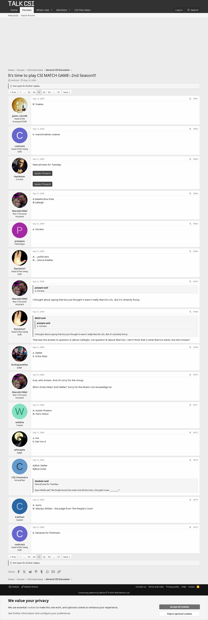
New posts (13, 15)
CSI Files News (82, 10)
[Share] (190, 99)
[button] (51, 10)
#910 (195, 374)
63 (49, 92)
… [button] (24, 92)
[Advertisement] (104, 42)
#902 (195, 128)
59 (29, 92)
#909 (195, 347)
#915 (195, 527)
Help (184, 586)
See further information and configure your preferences (39, 613)
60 (34, 92)
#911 (195, 405)
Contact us (141, 586)
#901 (195, 98)
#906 (195, 251)
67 (59, 92)
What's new (42, 10)
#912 (195, 432)
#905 (195, 223)
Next (65, 92)
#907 (195, 281)
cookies (31, 607)
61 (39, 92)
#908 (195, 311)
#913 (195, 460)
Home (14, 10)
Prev (14, 92)
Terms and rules (156, 586)
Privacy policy (172, 586)
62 (44, 92)
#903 (195, 159)
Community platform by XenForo (104, 592)
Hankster (14, 80)
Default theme (31, 586)
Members (61, 10)
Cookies (15, 586)
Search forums (28, 15)
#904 (195, 193)
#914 (195, 499)
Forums (26, 10)
